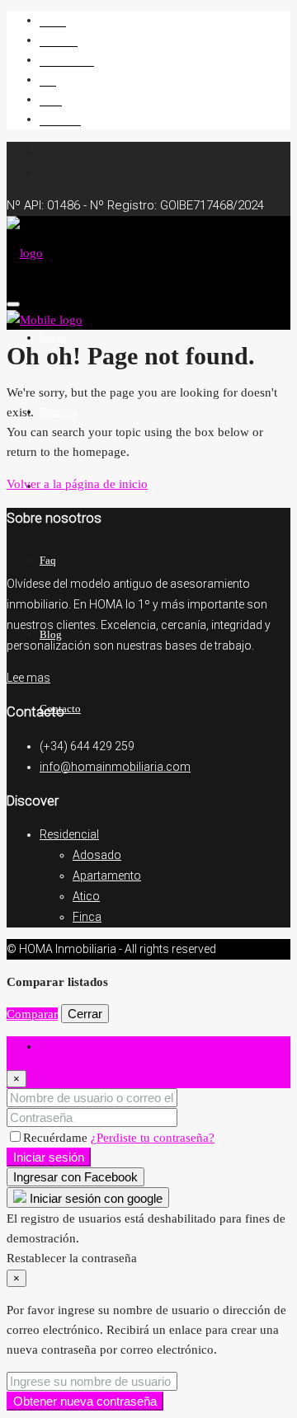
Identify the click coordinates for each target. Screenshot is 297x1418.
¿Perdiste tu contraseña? (152, 1137)
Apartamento (107, 875)
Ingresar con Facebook (75, 1177)
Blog (51, 99)
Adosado (97, 855)
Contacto (60, 119)
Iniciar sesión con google (94, 1198)
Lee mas (28, 677)
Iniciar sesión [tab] (74, 1046)
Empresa (59, 40)
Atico (86, 896)
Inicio (53, 20)
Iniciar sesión (48, 1157)
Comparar (32, 1014)
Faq (48, 79)
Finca (87, 916)
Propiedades (67, 60)
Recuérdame (57, 1137)
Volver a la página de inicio (77, 484)
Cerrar (85, 1014)
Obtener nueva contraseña (85, 1401)
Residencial (69, 834)
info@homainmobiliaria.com (115, 766)
